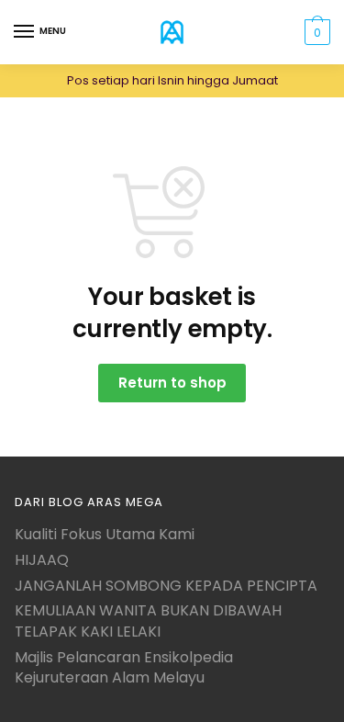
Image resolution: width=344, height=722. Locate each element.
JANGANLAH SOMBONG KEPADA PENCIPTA (166, 585)
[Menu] (25, 32)
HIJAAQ (42, 559)
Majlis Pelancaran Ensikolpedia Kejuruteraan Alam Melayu (124, 668)
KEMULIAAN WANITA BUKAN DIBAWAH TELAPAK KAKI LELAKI (148, 621)
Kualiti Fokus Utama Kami (104, 534)
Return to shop (172, 382)
